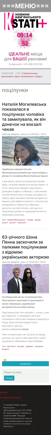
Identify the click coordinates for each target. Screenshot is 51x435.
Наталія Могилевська (16, 220)
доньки (13, 222)
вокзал (38, 220)
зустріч (5, 222)
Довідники (25, 363)
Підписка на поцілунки (5, 360)
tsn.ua (25, 329)
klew (14, 415)
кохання (5, 349)
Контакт (3, 392)
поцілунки (21, 222)
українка (29, 346)
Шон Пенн (11, 346)
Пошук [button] (9, 378)
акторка (20, 346)
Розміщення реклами (10, 397)
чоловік (30, 220)
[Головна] (25, 21)
